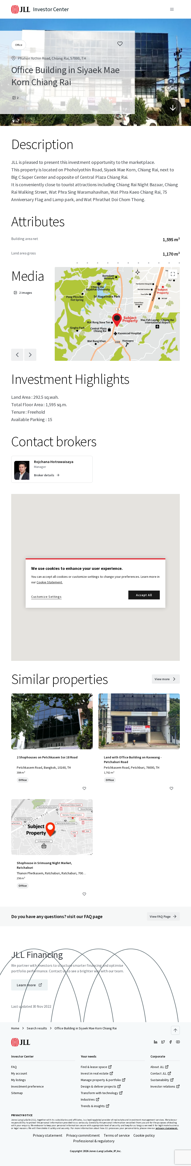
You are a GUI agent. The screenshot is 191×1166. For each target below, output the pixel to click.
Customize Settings (46, 597)
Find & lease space (94, 1067)
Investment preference (27, 1086)
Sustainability (159, 1080)
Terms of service (117, 1135)
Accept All (144, 595)
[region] (95, 583)
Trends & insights (93, 1106)
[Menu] (172, 9)
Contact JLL (158, 1073)
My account (19, 1073)
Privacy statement (47, 1135)
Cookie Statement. (50, 582)
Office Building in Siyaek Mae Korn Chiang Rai (86, 1028)
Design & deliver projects (98, 1086)
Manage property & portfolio (101, 1080)
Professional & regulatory (93, 1141)
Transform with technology (99, 1093)
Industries (88, 1099)
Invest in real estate (95, 1073)
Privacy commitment (83, 1135)
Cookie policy (144, 1135)
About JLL (157, 1067)
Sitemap (17, 1093)
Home (15, 1028)
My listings (18, 1080)
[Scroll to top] (175, 1030)
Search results (37, 1028)
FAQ (14, 1067)
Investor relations (162, 1086)
